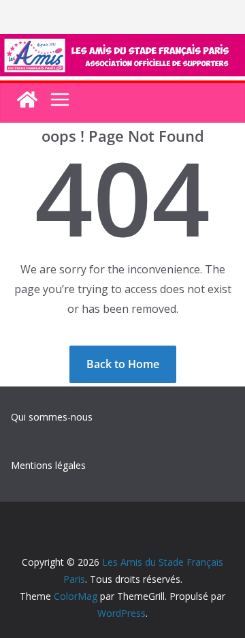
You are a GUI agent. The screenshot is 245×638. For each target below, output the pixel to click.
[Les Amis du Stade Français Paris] (122, 43)
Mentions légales (48, 465)
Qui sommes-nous (52, 416)
